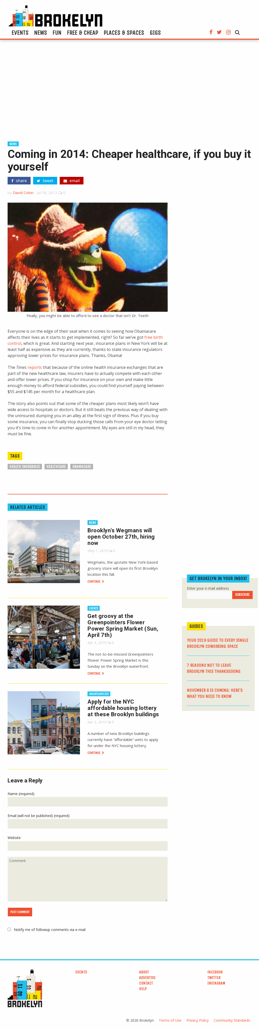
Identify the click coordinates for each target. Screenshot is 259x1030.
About (144, 972)
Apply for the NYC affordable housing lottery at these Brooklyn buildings (123, 708)
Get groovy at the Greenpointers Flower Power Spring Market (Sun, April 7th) (123, 625)
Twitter (214, 977)
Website (14, 837)
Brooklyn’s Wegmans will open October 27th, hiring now (121, 536)
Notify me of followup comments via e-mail (49, 929)
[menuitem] (20, 33)
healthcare (56, 466)
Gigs (155, 32)
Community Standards (232, 1020)
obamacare (81, 466)
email (74, 180)
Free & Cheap (82, 32)
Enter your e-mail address (208, 588)
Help (143, 988)
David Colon (23, 192)
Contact (146, 983)
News (40, 32)
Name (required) (21, 793)
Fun (57, 32)
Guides (196, 626)
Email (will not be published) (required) (39, 815)
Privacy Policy (197, 1020)
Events (20, 32)
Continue (94, 581)
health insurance (25, 466)
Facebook (215, 972)
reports (35, 367)
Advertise (147, 977)
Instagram (216, 983)
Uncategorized (99, 694)
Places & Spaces (124, 32)
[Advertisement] (129, 92)
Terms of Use (170, 1020)
